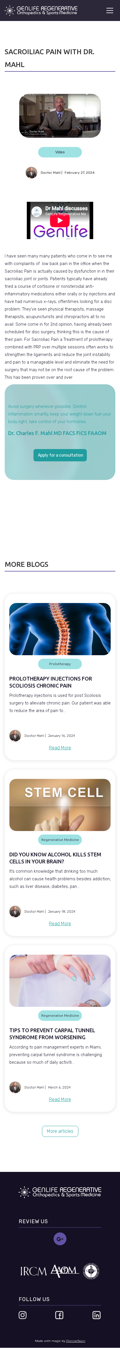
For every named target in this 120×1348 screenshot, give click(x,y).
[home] (41, 11)
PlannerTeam (75, 1341)
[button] (108, 10)
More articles (60, 1131)
